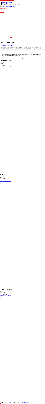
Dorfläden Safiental (3, 8)
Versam (3, 30)
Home (1, 38)
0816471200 (4, 3)
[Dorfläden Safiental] (11, 6)
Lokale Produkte (7, 15)
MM (1, 45)
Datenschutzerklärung (10, 27)
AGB (8, 25)
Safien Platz (4, 31)
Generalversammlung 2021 (13, 24)
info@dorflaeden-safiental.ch (7, 2)
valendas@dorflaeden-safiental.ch (6, 66)
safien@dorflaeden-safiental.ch (5, 295)
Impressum (8, 28)
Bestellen (3, 32)
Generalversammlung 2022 (13, 23)
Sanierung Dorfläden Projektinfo (12, 26)
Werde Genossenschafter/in (7, 34)
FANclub (3, 33)
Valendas (3, 29)
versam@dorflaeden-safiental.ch (5, 181)
